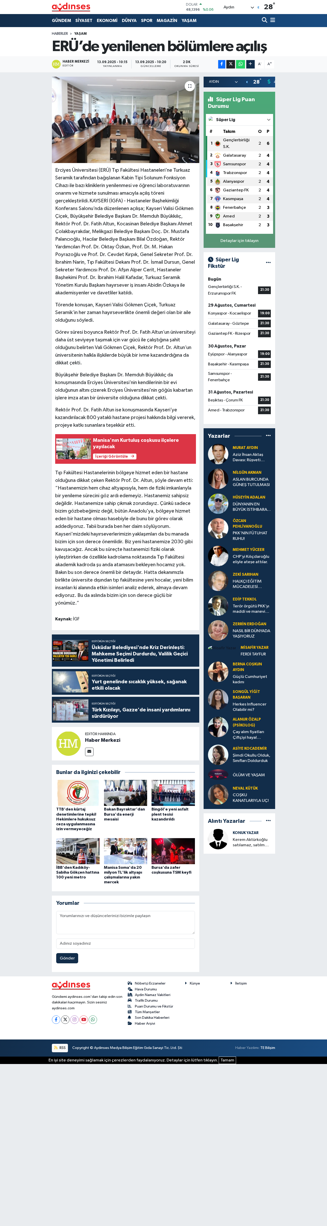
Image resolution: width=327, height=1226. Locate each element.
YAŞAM (189, 20)
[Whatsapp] (93, 1019)
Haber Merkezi (102, 740)
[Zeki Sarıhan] (218, 581)
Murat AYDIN (245, 448)
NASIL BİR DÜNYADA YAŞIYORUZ (251, 634)
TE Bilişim (267, 1048)
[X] (65, 1019)
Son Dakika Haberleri (152, 1018)
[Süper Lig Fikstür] (268, 263)
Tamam (227, 1060)
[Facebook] (56, 1019)
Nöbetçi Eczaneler (150, 983)
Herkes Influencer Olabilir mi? (249, 707)
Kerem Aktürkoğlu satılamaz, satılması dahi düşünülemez (251, 843)
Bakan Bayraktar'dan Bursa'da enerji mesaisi (124, 814)
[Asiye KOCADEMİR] (218, 755)
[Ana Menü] (271, 20)
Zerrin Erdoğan (249, 624)
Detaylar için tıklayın (239, 241)
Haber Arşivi (145, 1023)
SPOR (146, 20)
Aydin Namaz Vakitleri (152, 995)
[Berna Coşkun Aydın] (218, 671)
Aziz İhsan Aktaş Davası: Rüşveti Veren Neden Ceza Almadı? (251, 458)
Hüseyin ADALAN (249, 497)
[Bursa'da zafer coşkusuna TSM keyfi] (173, 851)
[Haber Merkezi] (68, 743)
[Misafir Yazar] (222, 648)
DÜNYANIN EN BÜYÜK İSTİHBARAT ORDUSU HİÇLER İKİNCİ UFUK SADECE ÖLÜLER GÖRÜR (251, 507)
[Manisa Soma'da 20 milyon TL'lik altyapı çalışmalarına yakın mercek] (125, 851)
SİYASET (83, 20)
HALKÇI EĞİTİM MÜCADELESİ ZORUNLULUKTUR (249, 584)
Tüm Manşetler (147, 1012)
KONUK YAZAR (246, 833)
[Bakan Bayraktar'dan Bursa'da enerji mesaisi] (125, 793)
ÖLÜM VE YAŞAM (249, 775)
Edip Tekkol (245, 599)
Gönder (67, 958)
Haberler (60, 34)
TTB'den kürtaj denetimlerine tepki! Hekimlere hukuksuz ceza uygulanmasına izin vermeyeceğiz (76, 819)
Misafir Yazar (254, 648)
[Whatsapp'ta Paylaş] (240, 64)
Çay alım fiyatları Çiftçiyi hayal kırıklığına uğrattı (249, 735)
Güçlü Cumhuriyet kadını (250, 679)
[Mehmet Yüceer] (218, 556)
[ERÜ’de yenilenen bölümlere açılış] (125, 120)
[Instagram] (74, 1019)
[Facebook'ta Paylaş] (221, 64)
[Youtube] (83, 1019)
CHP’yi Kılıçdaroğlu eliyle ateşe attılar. (251, 559)
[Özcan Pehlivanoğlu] (218, 528)
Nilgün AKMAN (247, 473)
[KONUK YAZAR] (218, 839)
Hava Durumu (146, 989)
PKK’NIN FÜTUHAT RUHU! (250, 536)
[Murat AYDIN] (218, 454)
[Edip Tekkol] (218, 605)
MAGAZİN (167, 20)
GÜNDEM (61, 20)
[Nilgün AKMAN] (218, 479)
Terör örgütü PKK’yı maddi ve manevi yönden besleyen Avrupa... (251, 609)
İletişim (241, 983)
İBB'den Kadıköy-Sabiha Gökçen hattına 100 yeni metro (77, 872)
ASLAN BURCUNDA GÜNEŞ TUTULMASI (251, 482)
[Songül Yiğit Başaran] (218, 699)
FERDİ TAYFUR (253, 654)
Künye (195, 983)
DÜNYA (129, 20)
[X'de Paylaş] (230, 64)
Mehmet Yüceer (248, 550)
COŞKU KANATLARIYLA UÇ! (251, 798)
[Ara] (265, 20)
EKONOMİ (107, 20)
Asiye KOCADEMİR (250, 748)
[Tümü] (268, 436)
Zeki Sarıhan (245, 574)
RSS (62, 1048)
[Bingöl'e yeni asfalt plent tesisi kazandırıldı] (173, 793)
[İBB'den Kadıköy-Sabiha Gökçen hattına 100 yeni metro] (78, 851)
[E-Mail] (89, 752)
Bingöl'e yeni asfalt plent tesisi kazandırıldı (170, 814)
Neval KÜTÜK (245, 788)
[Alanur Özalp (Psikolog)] (218, 727)
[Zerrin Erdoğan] (218, 630)
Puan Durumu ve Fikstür (154, 1006)
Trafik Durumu (146, 1000)
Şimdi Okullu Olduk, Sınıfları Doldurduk (251, 758)
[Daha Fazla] (250, 64)
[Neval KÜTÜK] (218, 794)
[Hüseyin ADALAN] (218, 503)
